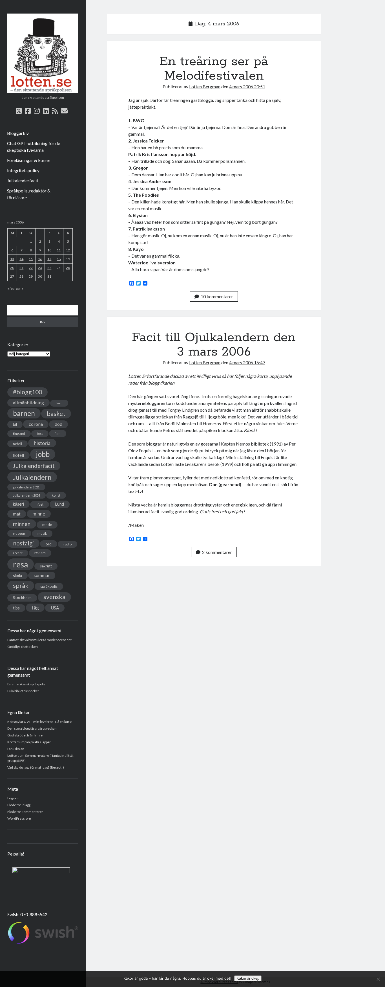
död (58, 424)
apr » (19, 288)
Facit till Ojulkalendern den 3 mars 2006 (214, 344)
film (58, 433)
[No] (378, 979)
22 (31, 268)
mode (47, 524)
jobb (43, 454)
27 (12, 276)
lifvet (39, 504)
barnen (24, 413)
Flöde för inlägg (18, 805)
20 (12, 268)
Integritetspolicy (23, 170)
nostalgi (23, 543)
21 (21, 268)
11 (59, 250)
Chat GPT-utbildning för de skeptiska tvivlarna (33, 147)
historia (42, 443)
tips (16, 608)
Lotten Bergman (204, 86)
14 (21, 259)
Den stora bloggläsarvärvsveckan (32, 728)
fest (40, 433)
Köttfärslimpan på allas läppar (29, 742)
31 (49, 276)
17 (49, 259)
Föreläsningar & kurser (28, 160)
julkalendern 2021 (26, 487)
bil (15, 424)
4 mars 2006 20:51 (247, 86)
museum (19, 533)
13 (12, 259)
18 (59, 259)
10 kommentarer (217, 296)
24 (49, 268)
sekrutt (46, 566)
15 (31, 259)
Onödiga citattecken (22, 646)
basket (56, 413)
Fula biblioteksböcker (23, 691)
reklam (40, 552)
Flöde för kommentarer (25, 812)
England (19, 433)
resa (20, 564)
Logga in (13, 798)
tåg (35, 608)
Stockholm (22, 597)
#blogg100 (27, 392)
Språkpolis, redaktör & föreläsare (28, 194)
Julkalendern (32, 477)
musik (42, 533)
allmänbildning (28, 402)
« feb (10, 288)
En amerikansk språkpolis (26, 684)
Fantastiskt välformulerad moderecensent (39, 640)
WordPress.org (19, 818)
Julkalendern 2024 (26, 495)
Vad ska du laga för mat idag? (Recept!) (35, 767)
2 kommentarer (217, 552)
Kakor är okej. (247, 978)
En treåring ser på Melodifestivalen (214, 68)
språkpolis (48, 586)
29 (31, 276)
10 (49, 250)
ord (49, 543)
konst (56, 495)
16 (40, 259)
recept (18, 553)
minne (38, 514)
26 (68, 268)
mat (17, 513)
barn (59, 403)
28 (21, 276)
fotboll (17, 444)
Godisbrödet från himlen (26, 735)
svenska (54, 596)
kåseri (18, 503)
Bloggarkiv (18, 133)
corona (36, 424)
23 (40, 268)
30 (40, 276)
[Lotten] (42, 91)
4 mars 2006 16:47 (247, 362)
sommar (42, 575)
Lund (59, 504)
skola (17, 575)
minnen (21, 524)
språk (20, 585)
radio (67, 544)
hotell (18, 455)
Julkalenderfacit (22, 180)
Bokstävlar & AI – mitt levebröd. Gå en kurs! (39, 722)
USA (55, 607)
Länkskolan (15, 749)
